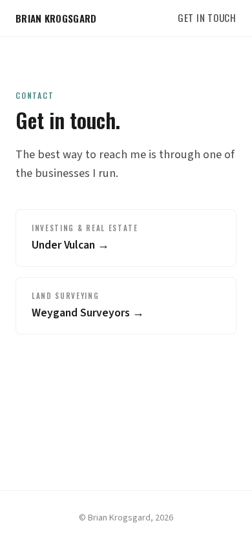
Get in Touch (207, 17)
